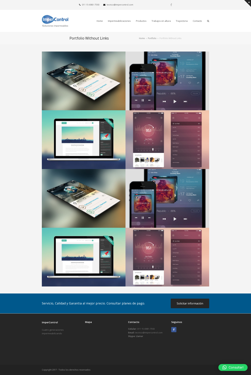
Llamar (139, 336)
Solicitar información (190, 303)
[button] (233, 367)
